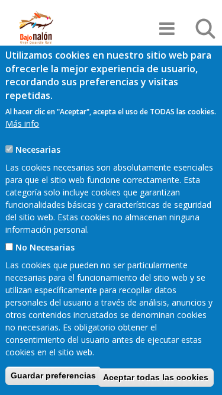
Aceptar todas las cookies (155, 377)
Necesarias (37, 149)
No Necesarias (45, 247)
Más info (22, 123)
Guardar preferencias (53, 375)
